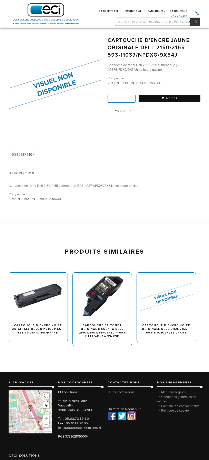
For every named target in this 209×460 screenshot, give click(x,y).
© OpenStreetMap (43, 432)
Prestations (133, 11)
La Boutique (178, 11)
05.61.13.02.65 (77, 423)
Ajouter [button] (40, 274)
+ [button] (46, 418)
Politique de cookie (175, 411)
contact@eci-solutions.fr (82, 428)
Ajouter (171, 98)
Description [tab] (23, 155)
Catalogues (155, 11)
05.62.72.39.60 (77, 419)
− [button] (46, 424)
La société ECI (108, 11)
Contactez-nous (123, 392)
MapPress (30, 432)
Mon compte (179, 16)
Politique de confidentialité (180, 406)
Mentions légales (173, 392)
